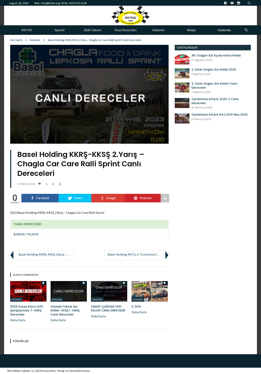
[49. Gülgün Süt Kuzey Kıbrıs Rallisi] (182, 59)
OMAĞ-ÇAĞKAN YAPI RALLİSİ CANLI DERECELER (108, 308)
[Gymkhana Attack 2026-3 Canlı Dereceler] (182, 102)
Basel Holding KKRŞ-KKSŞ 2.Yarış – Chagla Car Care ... (55, 254)
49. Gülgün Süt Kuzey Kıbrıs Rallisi (216, 55)
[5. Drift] (150, 291)
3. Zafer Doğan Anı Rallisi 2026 (213, 70)
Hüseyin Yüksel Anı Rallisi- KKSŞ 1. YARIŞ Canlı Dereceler (65, 310)
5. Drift (136, 306)
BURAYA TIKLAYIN (26, 234)
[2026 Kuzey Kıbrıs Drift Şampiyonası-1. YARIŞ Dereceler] (28, 291)
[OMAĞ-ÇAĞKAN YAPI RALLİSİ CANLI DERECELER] (109, 291)
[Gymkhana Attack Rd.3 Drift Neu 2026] (182, 118)
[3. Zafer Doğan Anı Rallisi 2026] (182, 73)
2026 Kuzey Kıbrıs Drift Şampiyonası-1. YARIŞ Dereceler (26, 310)
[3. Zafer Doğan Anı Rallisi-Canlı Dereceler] (182, 87)
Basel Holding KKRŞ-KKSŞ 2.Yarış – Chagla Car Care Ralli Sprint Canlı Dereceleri (95, 40)
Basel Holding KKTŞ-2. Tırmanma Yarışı (135, 254)
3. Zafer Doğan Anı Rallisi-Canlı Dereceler (214, 86)
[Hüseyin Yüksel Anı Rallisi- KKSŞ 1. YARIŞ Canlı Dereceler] (69, 291)
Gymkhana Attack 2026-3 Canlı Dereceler (215, 101)
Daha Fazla (17, 320)
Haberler (35, 40)
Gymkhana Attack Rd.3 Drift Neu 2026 (219, 115)
